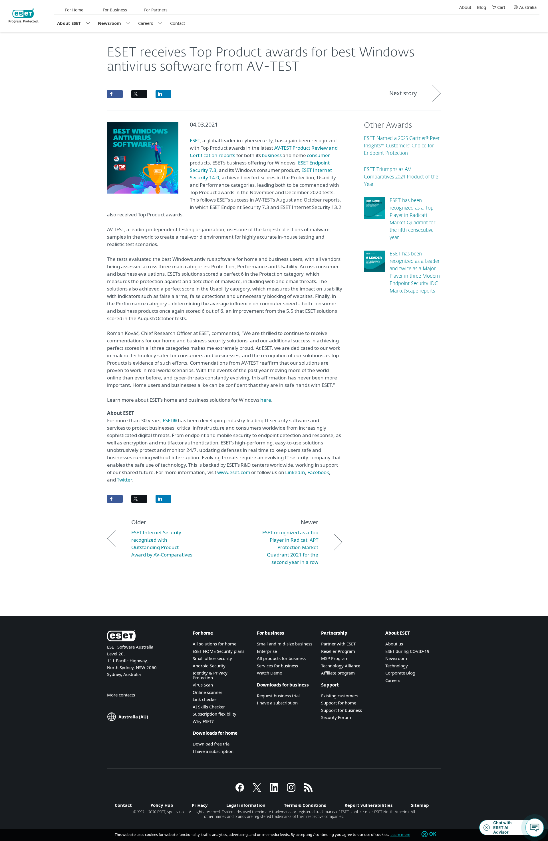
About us (394, 644)
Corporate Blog (400, 673)
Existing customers (339, 695)
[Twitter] (257, 790)
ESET (195, 140)
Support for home (338, 703)
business (272, 155)
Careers (145, 23)
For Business (115, 10)
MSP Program (334, 658)
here (265, 400)
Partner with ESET (338, 644)
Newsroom (109, 23)
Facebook (318, 472)
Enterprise (267, 651)
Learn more (400, 834)
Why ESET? (203, 721)
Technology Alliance (340, 666)
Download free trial (212, 744)
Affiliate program (338, 673)
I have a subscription (213, 751)
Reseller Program (338, 651)
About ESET (69, 23)
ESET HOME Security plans (218, 651)
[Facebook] (239, 790)
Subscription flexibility (214, 714)
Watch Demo (269, 673)
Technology (396, 666)
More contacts (121, 695)
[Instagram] (291, 790)
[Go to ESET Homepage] (23, 16)
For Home (74, 10)
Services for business (277, 666)
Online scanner (207, 692)
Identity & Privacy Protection (210, 675)
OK (432, 834)
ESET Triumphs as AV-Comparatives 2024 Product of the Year (401, 177)
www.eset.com (233, 472)
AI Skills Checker (209, 707)
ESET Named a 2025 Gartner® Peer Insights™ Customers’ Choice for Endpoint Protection (402, 146)
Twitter (124, 479)
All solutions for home (214, 644)
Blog (481, 7)
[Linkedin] (274, 790)
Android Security (209, 666)
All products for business (281, 658)
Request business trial (278, 695)
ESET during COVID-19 (407, 651)
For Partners (156, 10)
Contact (177, 23)
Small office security (212, 658)
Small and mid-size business (284, 644)
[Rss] (308, 790)
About (465, 7)
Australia (528, 7)
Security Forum (336, 717)
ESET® (170, 420)
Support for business (341, 710)
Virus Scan (203, 685)
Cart (501, 7)
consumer (318, 155)
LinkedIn (295, 472)
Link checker (205, 699)
